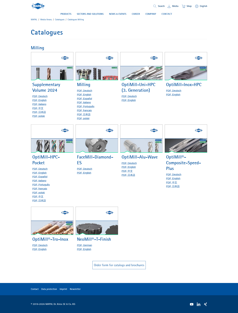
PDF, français (84, 110)
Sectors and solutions (90, 13)
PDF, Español (84, 98)
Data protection (49, 289)
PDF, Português (85, 106)
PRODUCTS (65, 13)
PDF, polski (38, 116)
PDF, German (84, 245)
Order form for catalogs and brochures (119, 265)
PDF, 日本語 (39, 112)
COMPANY (150, 13)
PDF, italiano (39, 104)
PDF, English (39, 100)
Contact (167, 13)
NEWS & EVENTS (117, 13)
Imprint (63, 289)
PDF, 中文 (37, 108)
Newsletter (75, 289)
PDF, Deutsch (40, 96)
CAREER (136, 13)
